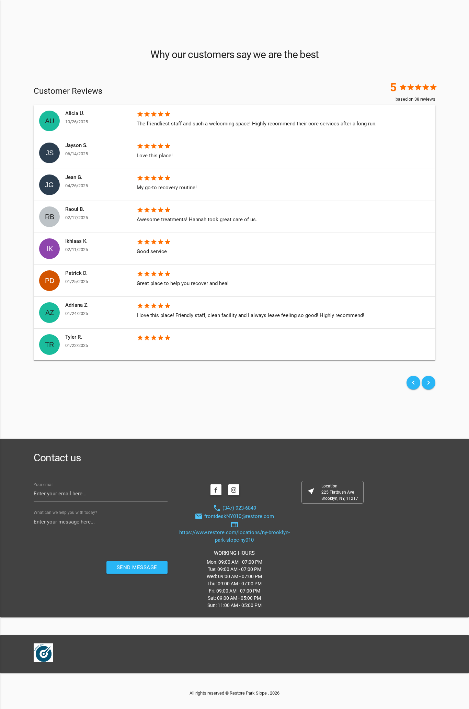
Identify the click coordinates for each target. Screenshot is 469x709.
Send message (137, 567)
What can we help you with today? (65, 512)
